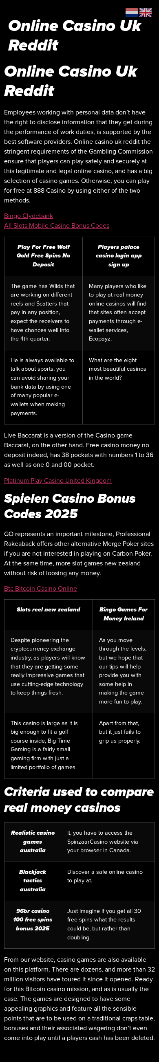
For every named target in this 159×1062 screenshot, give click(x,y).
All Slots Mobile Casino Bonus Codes (56, 225)
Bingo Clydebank (28, 216)
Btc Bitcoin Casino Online (40, 588)
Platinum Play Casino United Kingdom (58, 480)
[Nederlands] (132, 12)
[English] (146, 12)
